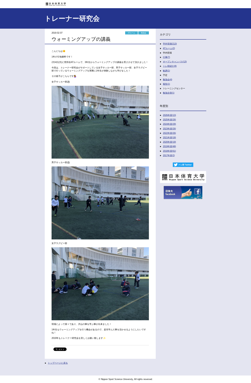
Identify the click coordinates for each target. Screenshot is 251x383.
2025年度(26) (169, 119)
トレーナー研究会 (72, 18)
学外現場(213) (170, 43)
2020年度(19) (169, 142)
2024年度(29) (169, 124)
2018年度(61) (169, 151)
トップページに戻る (58, 363)
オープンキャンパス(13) (175, 61)
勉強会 (143, 33)
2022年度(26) (169, 133)
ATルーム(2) (169, 48)
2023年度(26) (169, 128)
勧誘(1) (166, 70)
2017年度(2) (169, 155)
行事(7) (166, 57)
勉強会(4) (167, 79)
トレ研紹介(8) (170, 66)
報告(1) (166, 84)
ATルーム (131, 33)
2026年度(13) (169, 115)
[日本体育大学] (125, 2)
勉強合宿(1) (168, 93)
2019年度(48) (169, 146)
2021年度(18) (169, 137)
